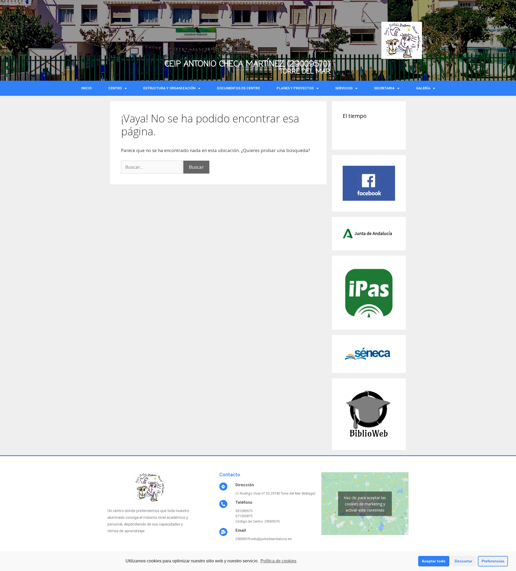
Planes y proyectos (295, 88)
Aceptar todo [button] (434, 561)
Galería (423, 88)
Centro (115, 88)
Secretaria (384, 88)
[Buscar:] (152, 167)
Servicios (344, 88)
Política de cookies (278, 561)
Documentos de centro (238, 88)
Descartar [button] (463, 561)
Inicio (86, 88)
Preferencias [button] (493, 561)
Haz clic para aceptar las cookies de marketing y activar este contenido (365, 503)
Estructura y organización (169, 88)
